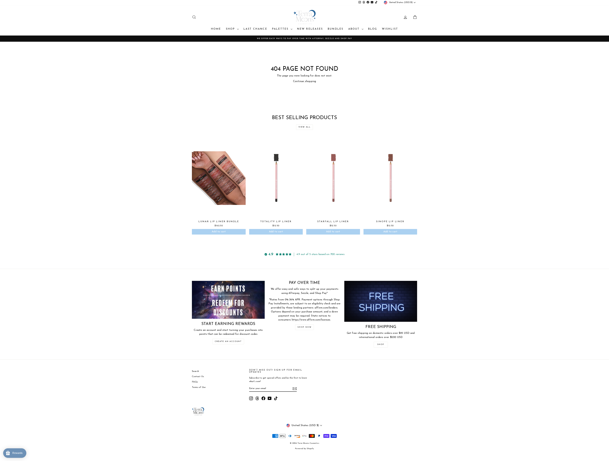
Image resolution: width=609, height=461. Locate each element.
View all (304, 127)
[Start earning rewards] (228, 300)
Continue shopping (304, 81)
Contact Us (198, 376)
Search (195, 371)
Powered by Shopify (304, 449)
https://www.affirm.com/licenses (311, 320)
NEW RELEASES (310, 29)
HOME (216, 29)
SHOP (231, 29)
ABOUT (354, 29)
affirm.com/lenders (326, 308)
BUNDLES (335, 29)
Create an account (228, 341)
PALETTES (281, 29)
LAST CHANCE (255, 29)
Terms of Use (199, 387)
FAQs (195, 382)
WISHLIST (390, 29)
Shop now (304, 327)
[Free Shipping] (380, 301)
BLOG (372, 29)
